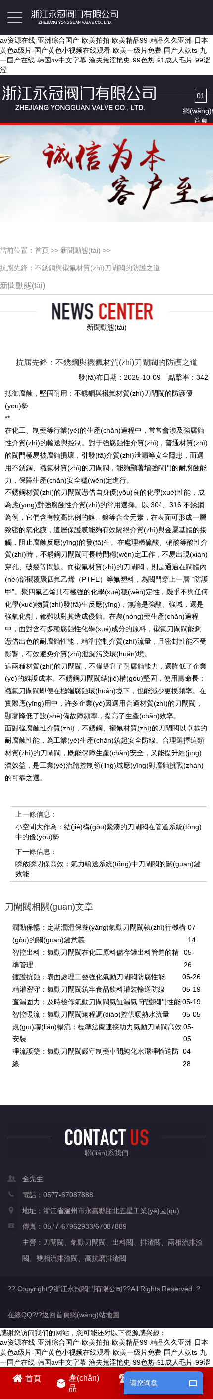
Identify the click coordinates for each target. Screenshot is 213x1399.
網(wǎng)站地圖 (94, 1315)
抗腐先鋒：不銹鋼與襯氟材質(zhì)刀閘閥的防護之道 (80, 268)
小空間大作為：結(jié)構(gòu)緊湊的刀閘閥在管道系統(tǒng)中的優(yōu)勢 (108, 832)
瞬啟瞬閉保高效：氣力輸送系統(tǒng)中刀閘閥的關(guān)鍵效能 (108, 869)
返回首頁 (56, 1315)
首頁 (42, 250)
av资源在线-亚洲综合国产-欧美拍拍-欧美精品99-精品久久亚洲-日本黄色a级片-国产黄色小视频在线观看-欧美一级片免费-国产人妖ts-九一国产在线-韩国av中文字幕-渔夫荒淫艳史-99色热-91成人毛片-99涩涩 (105, 55)
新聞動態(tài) (80, 250)
